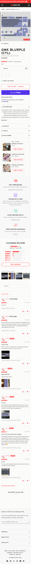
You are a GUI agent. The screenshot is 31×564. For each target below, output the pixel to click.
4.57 (19, 246)
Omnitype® (14, 557)
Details (6, 126)
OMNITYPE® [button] (5, 537)
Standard (5, 68)
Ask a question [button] (15, 264)
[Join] (27, 521)
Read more (4, 120)
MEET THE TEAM (10, 550)
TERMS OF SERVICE (15, 554)
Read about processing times (15, 189)
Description (7, 106)
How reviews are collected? (8, 485)
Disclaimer (7, 135)
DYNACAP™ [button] (5, 542)
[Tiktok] (14, 561)
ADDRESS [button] (4, 531)
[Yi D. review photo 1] (5, 383)
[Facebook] (7, 561)
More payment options (6, 97)
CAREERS (9, 552)
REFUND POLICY (18, 552)
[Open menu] (4, 5)
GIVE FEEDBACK (21, 550)
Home (3, 9)
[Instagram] (17, 561)
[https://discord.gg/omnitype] (23, 561)
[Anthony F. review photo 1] (5, 472)
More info (15, 234)
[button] (4, 61)
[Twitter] (10, 561)
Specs (5, 130)
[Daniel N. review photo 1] (5, 355)
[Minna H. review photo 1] (5, 414)
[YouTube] (20, 561)
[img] (4, 302)
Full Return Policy (15, 220)
